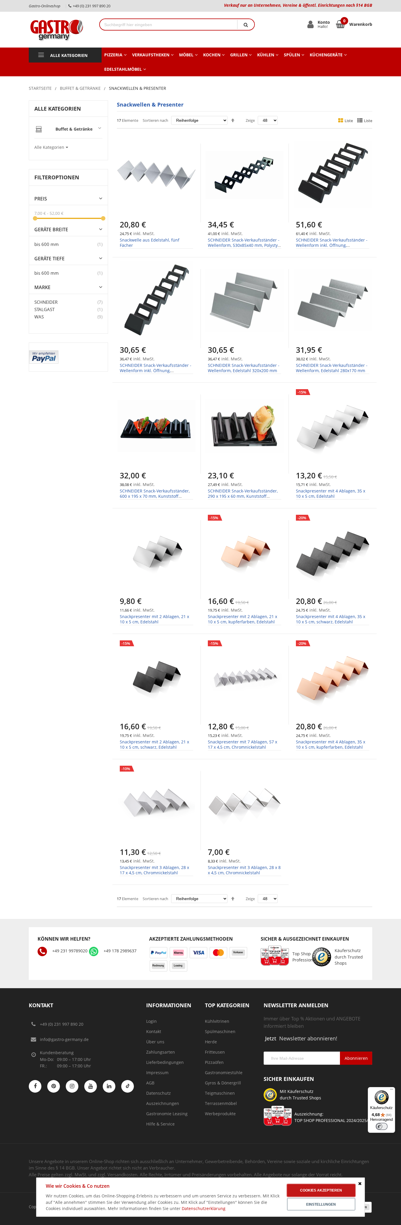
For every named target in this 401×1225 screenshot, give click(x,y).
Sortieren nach (155, 120)
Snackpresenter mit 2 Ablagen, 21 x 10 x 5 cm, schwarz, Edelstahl (154, 744)
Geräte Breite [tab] (51, 230)
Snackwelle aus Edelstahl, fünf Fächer (149, 242)
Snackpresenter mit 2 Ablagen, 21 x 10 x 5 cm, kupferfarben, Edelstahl (242, 619)
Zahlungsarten (160, 1052)
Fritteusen (215, 1052)
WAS (39, 317)
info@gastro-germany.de (64, 1039)
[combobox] (168, 24)
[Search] (245, 24)
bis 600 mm (46, 244)
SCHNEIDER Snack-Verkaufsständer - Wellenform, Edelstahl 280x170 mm (332, 367)
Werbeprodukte (220, 1113)
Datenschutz (158, 1093)
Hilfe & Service (160, 1124)
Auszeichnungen (162, 1103)
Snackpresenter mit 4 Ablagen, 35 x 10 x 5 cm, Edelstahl (330, 493)
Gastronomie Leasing (167, 1113)
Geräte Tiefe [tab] (49, 259)
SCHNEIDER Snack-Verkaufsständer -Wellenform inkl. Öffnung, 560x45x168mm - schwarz (332, 245)
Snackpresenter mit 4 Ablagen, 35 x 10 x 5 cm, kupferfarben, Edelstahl (330, 744)
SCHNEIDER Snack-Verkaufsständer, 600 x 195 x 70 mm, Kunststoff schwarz (155, 496)
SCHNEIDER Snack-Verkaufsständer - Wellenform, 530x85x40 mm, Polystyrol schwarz (243, 245)
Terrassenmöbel (221, 1103)
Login (151, 1021)
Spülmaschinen (220, 1031)
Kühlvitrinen (217, 1021)
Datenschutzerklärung (203, 1208)
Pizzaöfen (214, 1062)
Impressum (157, 1072)
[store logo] (59, 29)
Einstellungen (321, 1204)
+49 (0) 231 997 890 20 (61, 1024)
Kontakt (153, 1031)
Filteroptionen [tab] (56, 177)
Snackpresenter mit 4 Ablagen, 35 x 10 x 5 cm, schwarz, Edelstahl (330, 619)
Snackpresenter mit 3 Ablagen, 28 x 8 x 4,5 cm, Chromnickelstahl (244, 870)
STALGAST (44, 309)
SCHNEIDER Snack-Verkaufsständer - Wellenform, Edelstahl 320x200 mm (243, 367)
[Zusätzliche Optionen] (43, 353)
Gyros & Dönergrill (223, 1083)
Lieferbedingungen (165, 1062)
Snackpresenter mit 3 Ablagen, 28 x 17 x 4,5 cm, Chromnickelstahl (154, 870)
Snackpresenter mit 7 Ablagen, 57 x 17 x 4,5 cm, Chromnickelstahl (242, 744)
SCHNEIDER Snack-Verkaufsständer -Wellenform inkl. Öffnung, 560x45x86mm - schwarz (155, 370)
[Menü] (391, 1090)
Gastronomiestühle (223, 1072)
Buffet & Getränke (80, 88)
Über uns (155, 1042)
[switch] (381, 1126)
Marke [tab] (42, 287)
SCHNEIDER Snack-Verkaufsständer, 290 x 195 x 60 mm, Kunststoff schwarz (243, 496)
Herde (211, 1042)
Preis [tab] (40, 199)
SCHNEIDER (46, 302)
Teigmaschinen (220, 1093)
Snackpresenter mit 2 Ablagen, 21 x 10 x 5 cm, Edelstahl (154, 619)
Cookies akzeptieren (321, 1190)
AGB (150, 1083)
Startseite (40, 88)
